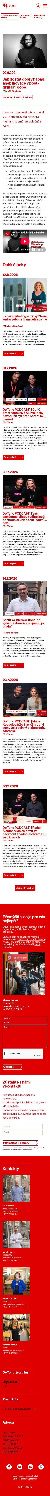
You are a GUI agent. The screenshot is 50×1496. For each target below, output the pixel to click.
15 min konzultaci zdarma (31, 939)
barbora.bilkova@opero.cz (13, 1350)
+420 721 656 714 (10, 1307)
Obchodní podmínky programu (25, 1479)
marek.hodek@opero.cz (16, 1006)
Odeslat (8, 1067)
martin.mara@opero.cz (12, 1211)
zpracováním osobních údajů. (25, 1149)
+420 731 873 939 (10, 1353)
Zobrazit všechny (25, 888)
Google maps (10, 1451)
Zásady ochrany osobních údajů (25, 1476)
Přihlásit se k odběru (16, 1143)
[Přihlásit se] (38, 5)
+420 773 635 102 (10, 1214)
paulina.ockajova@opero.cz (14, 1304)
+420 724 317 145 (12, 1009)
